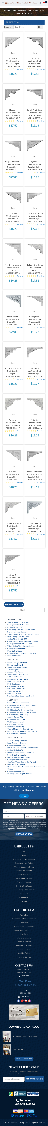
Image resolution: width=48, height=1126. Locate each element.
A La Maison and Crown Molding (26, 1036)
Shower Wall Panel (15, 665)
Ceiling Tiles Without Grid (17, 648)
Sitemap (24, 901)
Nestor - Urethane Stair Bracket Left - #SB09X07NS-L (35, 62)
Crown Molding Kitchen (16, 734)
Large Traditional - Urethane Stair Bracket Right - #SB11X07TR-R (35, 217)
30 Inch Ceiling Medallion (17, 755)
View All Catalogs (24, 1059)
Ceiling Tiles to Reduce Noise (18, 625)
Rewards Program (24, 882)
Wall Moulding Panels (15, 722)
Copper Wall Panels (15, 672)
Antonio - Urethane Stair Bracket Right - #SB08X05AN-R (13, 424)
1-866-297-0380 (25, 985)
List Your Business (24, 942)
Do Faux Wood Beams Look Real (20, 752)
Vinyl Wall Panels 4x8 (16, 689)
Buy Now (24, 796)
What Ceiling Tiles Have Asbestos (21, 646)
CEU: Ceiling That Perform (24, 890)
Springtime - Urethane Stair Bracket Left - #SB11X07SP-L (35, 320)
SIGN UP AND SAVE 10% (34, 1079)
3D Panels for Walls (15, 677)
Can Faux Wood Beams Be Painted (21, 762)
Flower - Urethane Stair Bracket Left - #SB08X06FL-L (13, 475)
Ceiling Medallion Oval (16, 745)
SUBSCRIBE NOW (24, 834)
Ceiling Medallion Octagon (17, 771)
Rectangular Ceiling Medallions (19, 774)
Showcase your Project (24, 863)
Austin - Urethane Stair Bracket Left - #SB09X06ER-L (13, 269)
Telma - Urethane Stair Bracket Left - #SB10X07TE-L (35, 269)
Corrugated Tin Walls (15, 686)
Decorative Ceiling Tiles (19, 1122)
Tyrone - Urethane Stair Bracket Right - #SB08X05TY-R (35, 166)
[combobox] (27, 816)
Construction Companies (24, 926)
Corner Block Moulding (16, 724)
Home (24, 851)
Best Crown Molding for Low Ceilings (22, 731)
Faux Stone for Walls (15, 681)
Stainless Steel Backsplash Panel (20, 696)
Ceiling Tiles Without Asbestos (19, 644)
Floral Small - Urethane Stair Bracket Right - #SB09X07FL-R (35, 527)
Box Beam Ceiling (14, 655)
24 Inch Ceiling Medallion (17, 741)
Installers (24, 934)
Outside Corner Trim (15, 717)
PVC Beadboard (13, 684)
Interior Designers (24, 938)
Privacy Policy (11, 828)
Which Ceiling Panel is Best (18, 622)
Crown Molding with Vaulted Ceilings (22, 712)
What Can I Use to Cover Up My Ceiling (23, 634)
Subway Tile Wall (14, 693)
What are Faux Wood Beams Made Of (22, 748)
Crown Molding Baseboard (18, 703)
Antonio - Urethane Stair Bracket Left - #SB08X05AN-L (35, 424)
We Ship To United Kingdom (24, 859)
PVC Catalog (18, 1049)
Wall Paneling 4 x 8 (15, 691)
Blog (24, 855)
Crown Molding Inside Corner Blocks (21, 705)
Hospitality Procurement (24, 930)
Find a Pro (24, 915)
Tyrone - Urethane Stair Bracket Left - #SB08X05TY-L (13, 217)
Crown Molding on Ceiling (17, 715)
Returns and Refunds (24, 878)
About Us (24, 893)
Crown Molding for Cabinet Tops (20, 729)
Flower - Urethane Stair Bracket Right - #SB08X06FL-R (13, 62)
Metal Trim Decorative (16, 707)
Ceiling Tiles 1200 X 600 (17, 639)
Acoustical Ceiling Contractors (24, 919)
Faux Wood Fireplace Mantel (18, 757)
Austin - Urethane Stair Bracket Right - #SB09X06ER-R (13, 372)
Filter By (23, 610)
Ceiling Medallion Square (17, 759)
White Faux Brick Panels (17, 667)
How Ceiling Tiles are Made (18, 637)
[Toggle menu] (3, 3)
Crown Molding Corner (16, 719)
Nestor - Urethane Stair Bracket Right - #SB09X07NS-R (13, 114)
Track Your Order (24, 874)
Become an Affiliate (24, 871)
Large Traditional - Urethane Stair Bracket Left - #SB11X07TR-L (13, 166)
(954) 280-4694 (25, 993)
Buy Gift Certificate (24, 886)
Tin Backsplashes (14, 670)
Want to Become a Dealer (24, 867)
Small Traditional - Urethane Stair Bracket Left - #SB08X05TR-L (35, 114)
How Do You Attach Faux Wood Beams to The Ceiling (26, 768)
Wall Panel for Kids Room (17, 674)
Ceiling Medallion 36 (15, 750)
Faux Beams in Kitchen (16, 743)
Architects (24, 922)
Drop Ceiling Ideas (14, 651)
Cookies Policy (24, 953)
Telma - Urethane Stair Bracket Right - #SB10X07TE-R (13, 527)
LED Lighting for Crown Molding (20, 710)
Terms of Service (21, 828)
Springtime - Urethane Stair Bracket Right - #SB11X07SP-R (35, 372)
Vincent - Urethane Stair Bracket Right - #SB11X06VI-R (13, 579)
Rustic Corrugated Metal (17, 662)
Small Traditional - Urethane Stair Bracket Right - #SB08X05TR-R (35, 475)
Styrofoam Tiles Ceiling (16, 632)
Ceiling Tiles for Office (16, 627)
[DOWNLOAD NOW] (20, 1093)
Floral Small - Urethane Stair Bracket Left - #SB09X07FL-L (13, 320)
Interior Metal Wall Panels (17, 679)
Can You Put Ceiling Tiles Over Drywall (22, 641)
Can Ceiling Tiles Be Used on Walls (21, 629)
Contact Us (24, 897)
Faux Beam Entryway (16, 764)
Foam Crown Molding (15, 726)
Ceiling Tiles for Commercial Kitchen (21, 653)
